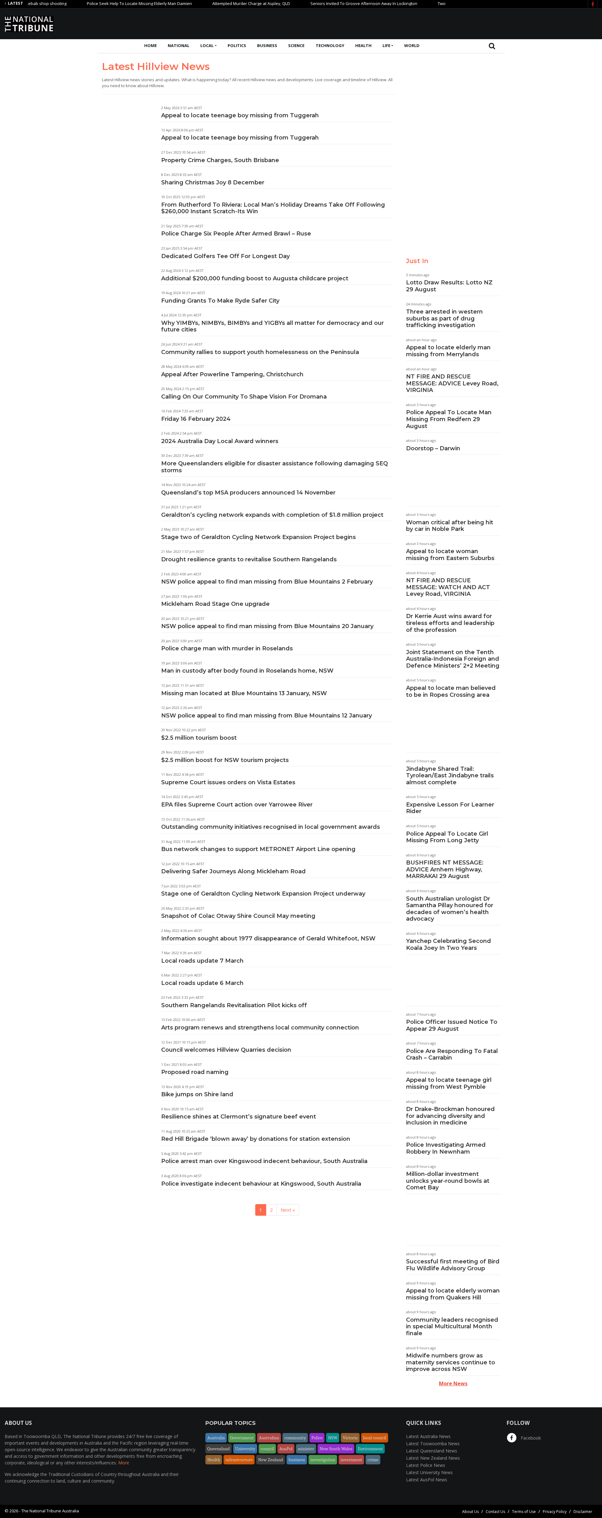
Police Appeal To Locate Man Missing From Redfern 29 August (449, 419)
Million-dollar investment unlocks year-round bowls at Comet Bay (447, 1181)
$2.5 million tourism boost (199, 737)
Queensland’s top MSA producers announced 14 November (248, 492)
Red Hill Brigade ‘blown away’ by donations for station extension (255, 1138)
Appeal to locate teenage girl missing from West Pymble (449, 1083)
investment (351, 1459)
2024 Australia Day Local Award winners (219, 441)
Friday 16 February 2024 (195, 418)
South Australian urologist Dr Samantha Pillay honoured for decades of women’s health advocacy (449, 909)
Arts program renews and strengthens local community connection (260, 1027)
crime (372, 1459)
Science (296, 45)
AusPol (286, 1449)
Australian (269, 1438)
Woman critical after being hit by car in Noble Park (449, 526)
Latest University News (429, 1472)
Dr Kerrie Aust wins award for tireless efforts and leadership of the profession (450, 623)
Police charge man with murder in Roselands (227, 648)
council (267, 1449)
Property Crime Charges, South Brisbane (220, 160)
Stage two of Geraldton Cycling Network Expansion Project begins (258, 537)
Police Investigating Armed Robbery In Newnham (446, 1148)
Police (317, 1438)
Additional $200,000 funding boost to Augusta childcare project (254, 278)
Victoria (350, 1438)
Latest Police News (425, 1465)
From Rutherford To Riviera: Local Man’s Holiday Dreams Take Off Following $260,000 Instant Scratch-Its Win (273, 208)
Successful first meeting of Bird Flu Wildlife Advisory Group (452, 1265)
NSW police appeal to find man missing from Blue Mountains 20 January (267, 626)
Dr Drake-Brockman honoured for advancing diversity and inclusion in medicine (450, 1116)
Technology (330, 45)
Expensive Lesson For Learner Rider (450, 808)
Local (207, 45)
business (296, 1459)
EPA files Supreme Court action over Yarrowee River (237, 804)
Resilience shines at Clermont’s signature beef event (238, 1116)
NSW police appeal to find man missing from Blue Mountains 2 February (267, 581)
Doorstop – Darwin (433, 448)
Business (267, 45)
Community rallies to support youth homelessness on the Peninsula (260, 352)
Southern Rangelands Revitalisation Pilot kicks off (234, 1005)
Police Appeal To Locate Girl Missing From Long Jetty (447, 837)
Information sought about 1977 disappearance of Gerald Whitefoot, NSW (268, 938)
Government (242, 1438)
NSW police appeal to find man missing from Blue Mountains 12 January (266, 715)
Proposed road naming (195, 1072)
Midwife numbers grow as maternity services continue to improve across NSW (450, 1362)
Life (386, 45)
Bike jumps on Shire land (197, 1094)
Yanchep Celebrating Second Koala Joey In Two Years (448, 944)
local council (374, 1438)
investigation (322, 1459)
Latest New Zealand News (433, 1458)
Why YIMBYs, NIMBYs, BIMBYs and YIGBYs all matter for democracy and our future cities (272, 326)
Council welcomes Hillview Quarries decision (226, 1049)
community (295, 1438)
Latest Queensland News (431, 1451)
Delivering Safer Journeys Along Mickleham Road (233, 871)
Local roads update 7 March (202, 960)
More (123, 1463)
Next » (288, 1210)
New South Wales (335, 1449)
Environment (370, 1449)
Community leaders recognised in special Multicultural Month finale (452, 1326)
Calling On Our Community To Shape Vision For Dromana (244, 396)
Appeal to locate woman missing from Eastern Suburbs (450, 555)
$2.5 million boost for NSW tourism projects (225, 760)
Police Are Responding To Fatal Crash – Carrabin (452, 1054)
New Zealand (270, 1459)
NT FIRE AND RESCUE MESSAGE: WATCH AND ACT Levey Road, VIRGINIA (448, 587)
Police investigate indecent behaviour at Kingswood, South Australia (261, 1183)
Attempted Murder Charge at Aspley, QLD (225, 3)
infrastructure (239, 1459)
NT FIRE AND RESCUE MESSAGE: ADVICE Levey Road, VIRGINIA (452, 383)
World (412, 45)
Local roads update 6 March (202, 983)
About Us (470, 1511)
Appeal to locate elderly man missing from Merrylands (448, 351)
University (245, 1449)
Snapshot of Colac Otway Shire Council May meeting (238, 915)
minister (306, 1449)
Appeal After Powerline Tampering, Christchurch (232, 374)
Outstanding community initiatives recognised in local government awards (270, 826)
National (178, 45)
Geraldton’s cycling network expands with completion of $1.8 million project (272, 514)
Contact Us (495, 1511)
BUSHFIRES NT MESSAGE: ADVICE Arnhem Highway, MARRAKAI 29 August (444, 869)
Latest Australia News (428, 1436)
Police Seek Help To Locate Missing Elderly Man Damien (113, 3)
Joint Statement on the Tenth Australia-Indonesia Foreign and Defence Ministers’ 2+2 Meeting (452, 659)
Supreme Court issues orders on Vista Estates (228, 782)
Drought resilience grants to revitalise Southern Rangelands (249, 559)
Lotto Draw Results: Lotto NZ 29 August (449, 286)
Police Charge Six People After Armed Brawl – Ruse (236, 233)
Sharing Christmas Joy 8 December (212, 182)
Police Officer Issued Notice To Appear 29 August (451, 1025)
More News (453, 1383)
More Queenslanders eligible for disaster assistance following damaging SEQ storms (274, 467)
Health (363, 45)
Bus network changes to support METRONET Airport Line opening (258, 849)
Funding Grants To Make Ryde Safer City (220, 300)
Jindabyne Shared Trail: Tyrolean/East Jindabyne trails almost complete (450, 775)
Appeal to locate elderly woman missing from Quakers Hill (453, 1294)
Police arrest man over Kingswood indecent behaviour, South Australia (264, 1161)
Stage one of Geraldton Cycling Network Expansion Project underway (263, 893)
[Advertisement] (483, 23)
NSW (332, 1438)
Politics (237, 45)
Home (150, 45)
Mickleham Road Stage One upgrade (215, 603)
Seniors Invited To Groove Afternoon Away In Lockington (337, 3)
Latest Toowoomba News (433, 1444)
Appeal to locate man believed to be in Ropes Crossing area (451, 691)
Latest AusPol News (426, 1480)
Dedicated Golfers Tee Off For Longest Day (225, 256)
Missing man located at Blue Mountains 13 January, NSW (244, 693)
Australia (216, 1438)
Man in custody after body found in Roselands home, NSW (247, 670)
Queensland (218, 1449)
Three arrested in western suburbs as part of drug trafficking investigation (444, 318)
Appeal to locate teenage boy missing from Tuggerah (240, 115)
